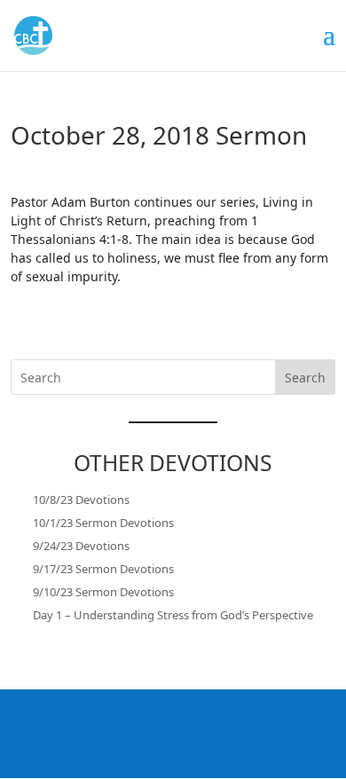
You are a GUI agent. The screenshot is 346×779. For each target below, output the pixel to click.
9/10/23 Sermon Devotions (103, 592)
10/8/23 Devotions (81, 500)
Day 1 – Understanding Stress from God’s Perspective (173, 615)
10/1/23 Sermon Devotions (103, 523)
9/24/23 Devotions (81, 546)
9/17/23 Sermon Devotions (103, 569)
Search (305, 377)
